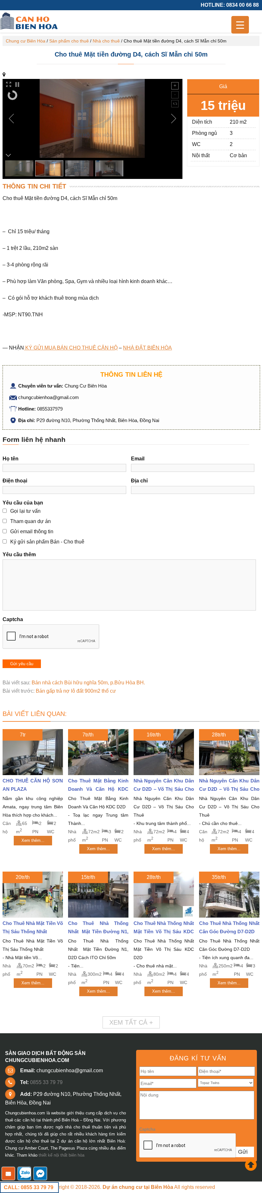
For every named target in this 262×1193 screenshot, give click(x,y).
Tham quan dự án (30, 521)
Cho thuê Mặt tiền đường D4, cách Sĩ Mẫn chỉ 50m (131, 54)
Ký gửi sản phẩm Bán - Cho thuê (47, 541)
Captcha (13, 619)
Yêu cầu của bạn (23, 502)
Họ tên (11, 458)
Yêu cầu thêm (19, 554)
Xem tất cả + (131, 1022)
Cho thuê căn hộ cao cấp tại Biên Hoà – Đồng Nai (29, 21)
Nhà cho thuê (106, 40)
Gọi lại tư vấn (25, 511)
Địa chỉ (139, 480)
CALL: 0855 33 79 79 (28, 1187)
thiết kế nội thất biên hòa (61, 1155)
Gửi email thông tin (31, 531)
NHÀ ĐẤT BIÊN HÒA (147, 347)
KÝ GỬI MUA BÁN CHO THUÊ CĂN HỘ (71, 347)
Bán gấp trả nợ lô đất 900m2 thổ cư (76, 691)
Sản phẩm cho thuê (69, 40)
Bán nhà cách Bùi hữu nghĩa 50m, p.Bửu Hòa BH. (88, 682)
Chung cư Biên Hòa (25, 40)
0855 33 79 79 (46, 1082)
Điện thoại (15, 480)
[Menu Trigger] (240, 25)
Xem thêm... (32, 840)
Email (137, 458)
